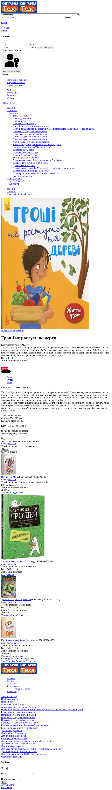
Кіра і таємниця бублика (13, 640)
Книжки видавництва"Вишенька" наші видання (37, 144)
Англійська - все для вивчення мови (31, 126)
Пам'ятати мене (9, 779)
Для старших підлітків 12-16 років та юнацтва (36, 173)
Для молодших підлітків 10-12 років (31, 170)
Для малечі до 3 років (23, 150)
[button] (4, 30)
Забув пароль (7, 785)
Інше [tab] (9, 382)
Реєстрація (6, 787)
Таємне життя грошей (12, 561)
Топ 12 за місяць (21, 115)
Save (6, 368)
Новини (13, 110)
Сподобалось (16, 492)
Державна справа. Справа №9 (16, 599)
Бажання (11, 95)
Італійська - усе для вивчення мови (30, 134)
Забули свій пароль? (17, 80)
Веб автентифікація (11, 72)
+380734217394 (8, 103)
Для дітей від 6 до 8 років (25, 155)
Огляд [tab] (10, 380)
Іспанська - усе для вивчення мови (30, 131)
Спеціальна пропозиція (24, 123)
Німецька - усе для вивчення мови (30, 136)
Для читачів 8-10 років (24, 165)
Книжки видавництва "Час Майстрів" (32, 147)
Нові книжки (19, 121)
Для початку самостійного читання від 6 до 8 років (38, 160)
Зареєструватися (15, 85)
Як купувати (15, 178)
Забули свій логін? (16, 82)
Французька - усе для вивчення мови (31, 142)
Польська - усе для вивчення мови (30, 139)
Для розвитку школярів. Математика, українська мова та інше (43, 168)
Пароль (32, 47)
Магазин (13, 113)
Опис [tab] (9, 377)
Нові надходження (22, 118)
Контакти (14, 184)
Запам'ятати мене (13, 50)
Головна (11, 108)
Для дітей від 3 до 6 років (25, 152)
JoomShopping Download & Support (18, 661)
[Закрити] (2, 42)
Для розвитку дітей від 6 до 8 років (30, 163)
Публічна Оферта (21, 181)
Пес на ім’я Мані (9, 477)
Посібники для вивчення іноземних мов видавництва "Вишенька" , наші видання (53, 129)
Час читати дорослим (23, 176)
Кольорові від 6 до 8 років (26, 157)
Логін (31, 44)
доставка (11, 443)
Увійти (5, 75)
